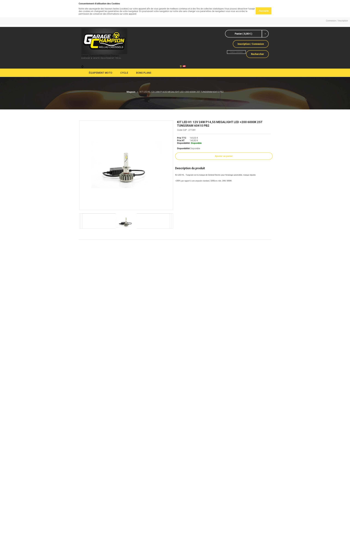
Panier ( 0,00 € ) (243, 33)
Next (174, 165)
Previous (77, 165)
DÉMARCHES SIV (142, 66)
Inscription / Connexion (251, 43)
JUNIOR (234, 66)
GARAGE (96, 66)
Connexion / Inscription (337, 20)
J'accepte (263, 11)
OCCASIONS (253, 66)
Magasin (131, 92)
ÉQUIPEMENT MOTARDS (208, 66)
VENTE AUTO (117, 66)
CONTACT (166, 66)
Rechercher (257, 54)
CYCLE (124, 72)
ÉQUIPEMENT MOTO (100, 72)
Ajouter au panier (224, 156)
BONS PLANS (143, 72)
